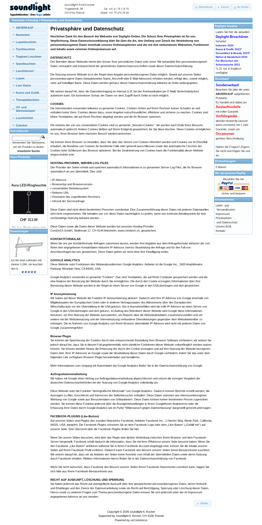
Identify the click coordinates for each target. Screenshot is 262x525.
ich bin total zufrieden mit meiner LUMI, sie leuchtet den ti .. (26, 264)
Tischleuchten (25, 49)
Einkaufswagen (225, 161)
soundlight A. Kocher (142, 511)
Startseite (18, 20)
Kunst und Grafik (27, 92)
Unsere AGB (223, 226)
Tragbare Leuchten (28, 56)
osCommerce (138, 520)
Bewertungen (19, 231)
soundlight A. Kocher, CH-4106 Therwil (139, 515)
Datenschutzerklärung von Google (180, 365)
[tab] (28, 27)
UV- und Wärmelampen (25, 109)
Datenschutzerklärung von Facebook (163, 458)
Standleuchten (26, 63)
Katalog (33, 20)
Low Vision (23, 85)
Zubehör (21, 125)
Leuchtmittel (24, 117)
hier (136, 429)
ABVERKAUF (25, 27)
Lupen (20, 78)
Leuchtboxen (25, 70)
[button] (204, 7)
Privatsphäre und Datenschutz (61, 20)
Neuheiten (23, 34)
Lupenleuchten (26, 41)
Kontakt (220, 230)
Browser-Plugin (92, 357)
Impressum (195, 492)
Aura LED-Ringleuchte (28, 183)
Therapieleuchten (27, 99)
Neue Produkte (20, 157)
